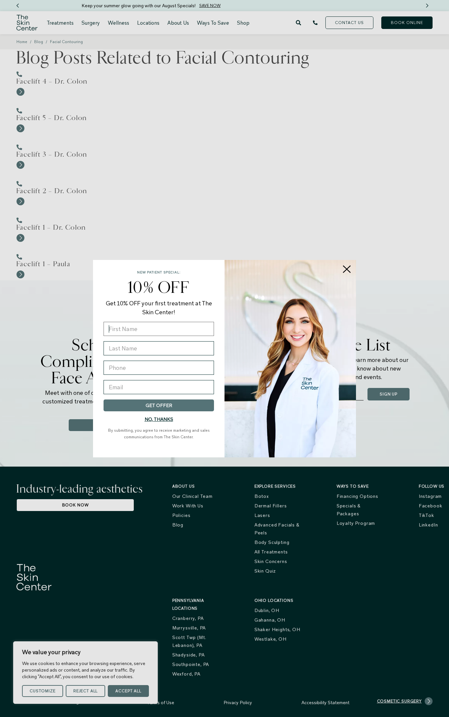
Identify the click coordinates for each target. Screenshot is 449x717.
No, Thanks (159, 419)
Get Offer (159, 405)
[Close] (347, 269)
